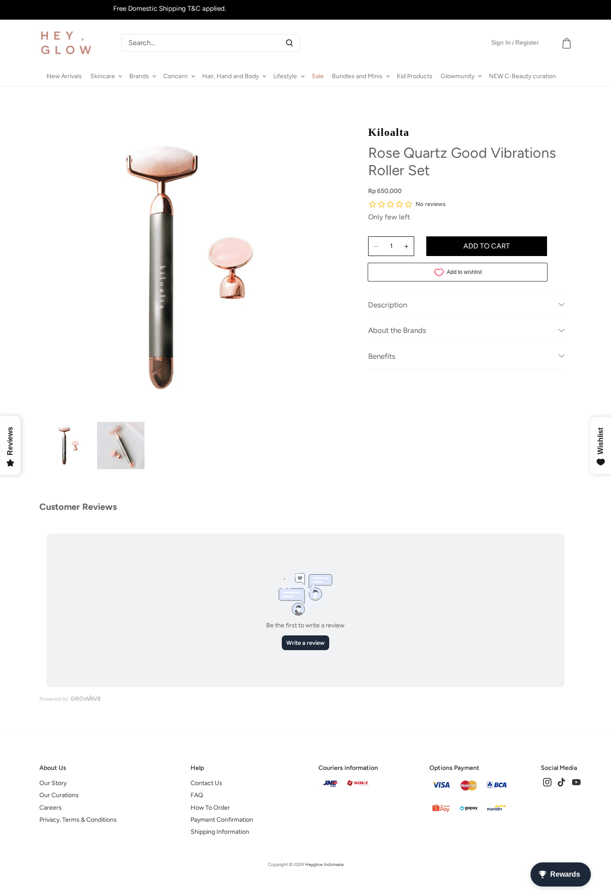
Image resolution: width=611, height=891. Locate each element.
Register (527, 42)
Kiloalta (388, 132)
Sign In (501, 42)
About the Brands (397, 330)
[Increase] (406, 246)
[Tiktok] (561, 782)
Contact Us (206, 783)
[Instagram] (547, 782)
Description (387, 304)
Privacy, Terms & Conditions (78, 820)
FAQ (197, 795)
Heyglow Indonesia (324, 864)
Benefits (381, 356)
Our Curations (59, 795)
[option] (69, 445)
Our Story (53, 783)
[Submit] (289, 42)
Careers (50, 807)
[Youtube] (576, 782)
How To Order (210, 807)
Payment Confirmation (222, 820)
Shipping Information (220, 832)
